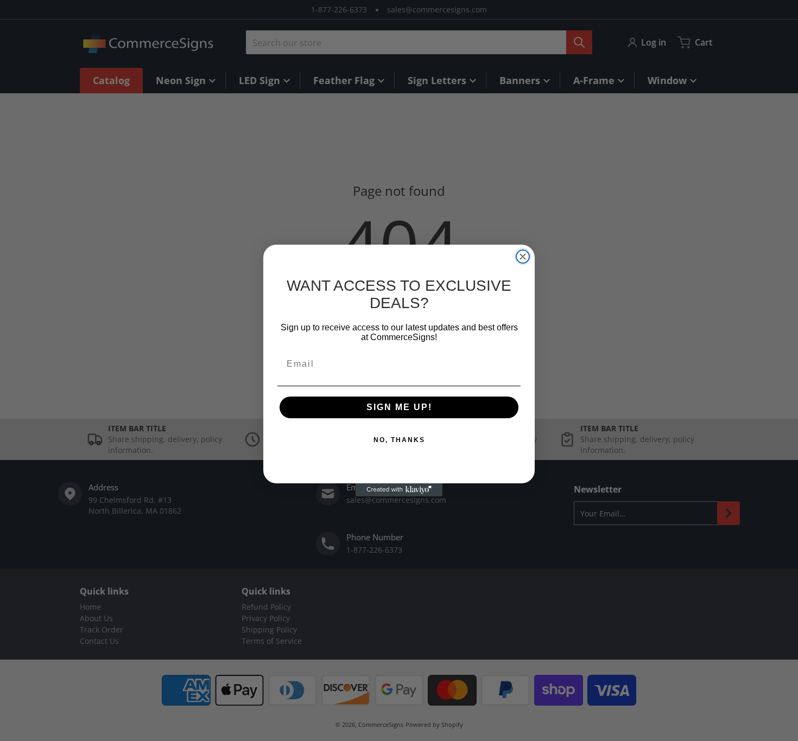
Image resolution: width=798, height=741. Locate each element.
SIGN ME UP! (399, 407)
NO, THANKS (399, 440)
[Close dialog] (522, 256)
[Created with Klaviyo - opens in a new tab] (399, 489)
